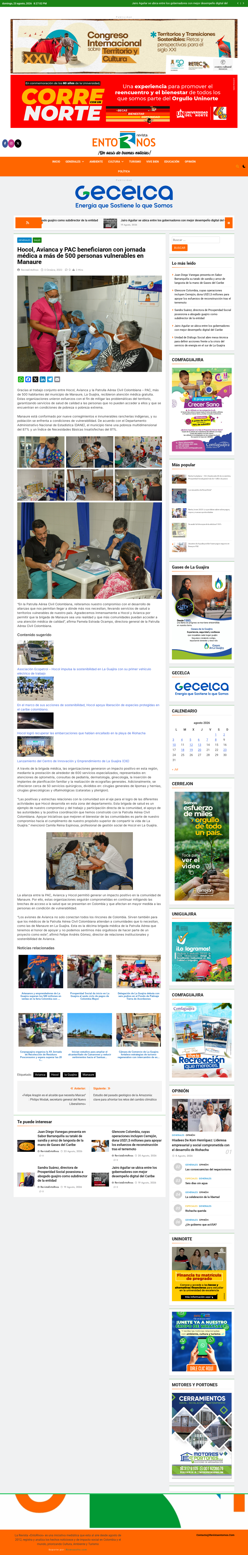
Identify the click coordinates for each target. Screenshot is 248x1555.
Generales (73, 161)
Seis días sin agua (196, 1183)
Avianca (40, 1074)
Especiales (191, 1178)
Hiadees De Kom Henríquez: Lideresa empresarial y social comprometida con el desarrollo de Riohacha (200, 1145)
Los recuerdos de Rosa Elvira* (200, 490)
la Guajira (70, 1074)
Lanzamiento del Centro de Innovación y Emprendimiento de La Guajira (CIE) (73, 761)
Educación (171, 161)
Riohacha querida (195, 1210)
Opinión (190, 161)
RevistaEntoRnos (29, 270)
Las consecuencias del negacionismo (208, 1169)
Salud (37, 240)
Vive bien (152, 161)
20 (199, 750)
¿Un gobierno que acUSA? (201, 1224)
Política (124, 171)
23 (225, 750)
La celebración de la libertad (202, 1197)
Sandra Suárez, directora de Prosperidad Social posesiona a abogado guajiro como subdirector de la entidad (202, 314)
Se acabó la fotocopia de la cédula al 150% (204, 524)
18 (182, 750)
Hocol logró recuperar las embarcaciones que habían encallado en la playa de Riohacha (81, 733)
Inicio (56, 161)
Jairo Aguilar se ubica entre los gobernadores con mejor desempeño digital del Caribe (87, 220)
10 (174, 745)
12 (191, 745)
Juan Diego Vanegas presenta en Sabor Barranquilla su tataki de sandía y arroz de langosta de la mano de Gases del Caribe (178, 3)
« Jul (175, 769)
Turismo (135, 161)
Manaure (88, 1074)
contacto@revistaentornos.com (215, 1535)
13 (199, 745)
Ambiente (96, 161)
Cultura (114, 161)
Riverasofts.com (76, 1549)
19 (191, 750)
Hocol (55, 1074)
